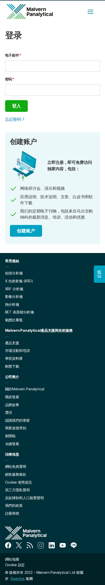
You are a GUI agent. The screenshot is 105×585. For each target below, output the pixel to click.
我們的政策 (14, 505)
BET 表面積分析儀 (19, 312)
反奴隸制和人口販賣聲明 (24, 498)
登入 (16, 106)
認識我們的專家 (17, 420)
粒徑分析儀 (14, 273)
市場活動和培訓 (17, 350)
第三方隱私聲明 (17, 490)
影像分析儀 (14, 296)
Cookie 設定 (15, 565)
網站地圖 (12, 559)
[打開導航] (90, 11)
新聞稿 (10, 436)
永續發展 (12, 444)
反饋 (99, 274)
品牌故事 (12, 405)
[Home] (30, 11)
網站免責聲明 (15, 466)
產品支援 (12, 343)
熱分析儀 (12, 304)
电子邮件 (13, 55)
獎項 (8, 412)
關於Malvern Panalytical (24, 389)
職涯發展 (12, 397)
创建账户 (26, 230)
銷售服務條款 (15, 474)
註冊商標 (12, 513)
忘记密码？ (15, 119)
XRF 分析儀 (14, 289)
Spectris (17, 578)
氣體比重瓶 (14, 320)
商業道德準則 (15, 428)
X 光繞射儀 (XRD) (19, 281)
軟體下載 (12, 366)
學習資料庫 (14, 358)
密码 (9, 79)
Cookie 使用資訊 (18, 482)
